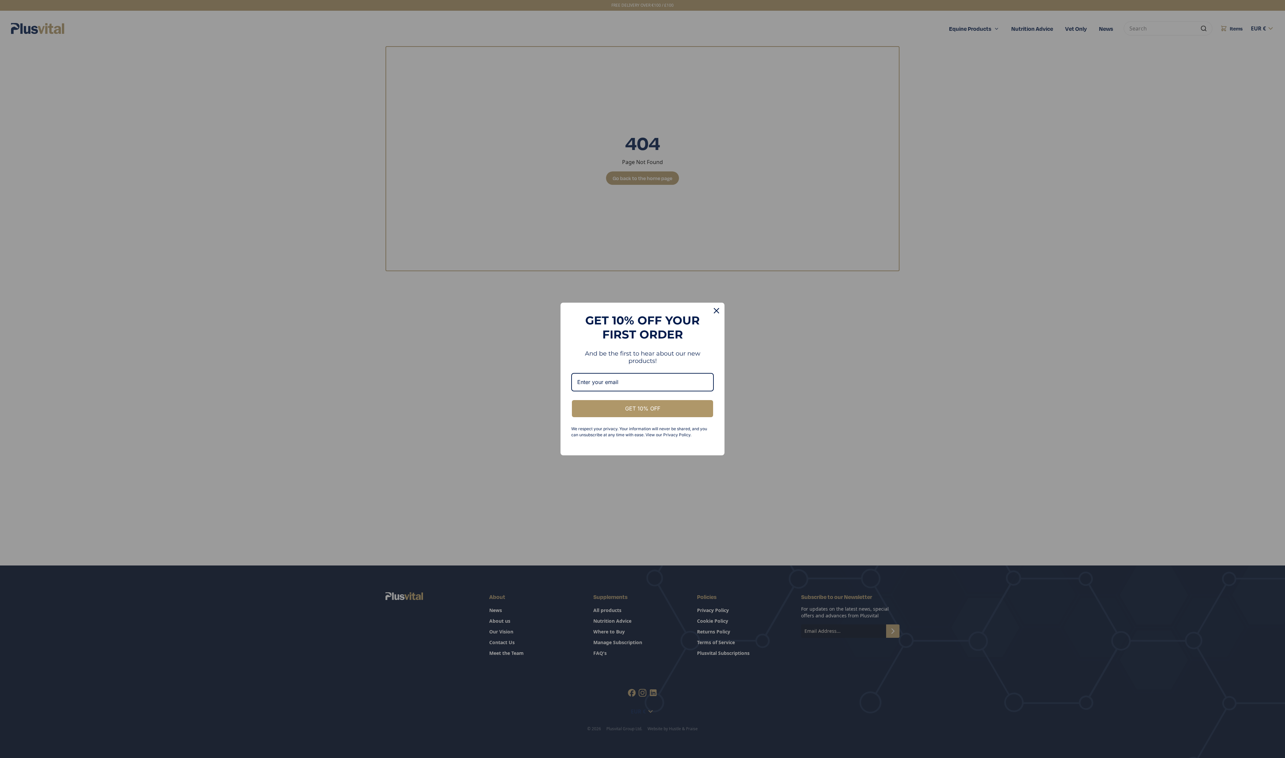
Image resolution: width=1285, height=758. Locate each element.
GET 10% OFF (642, 408)
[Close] (716, 311)
